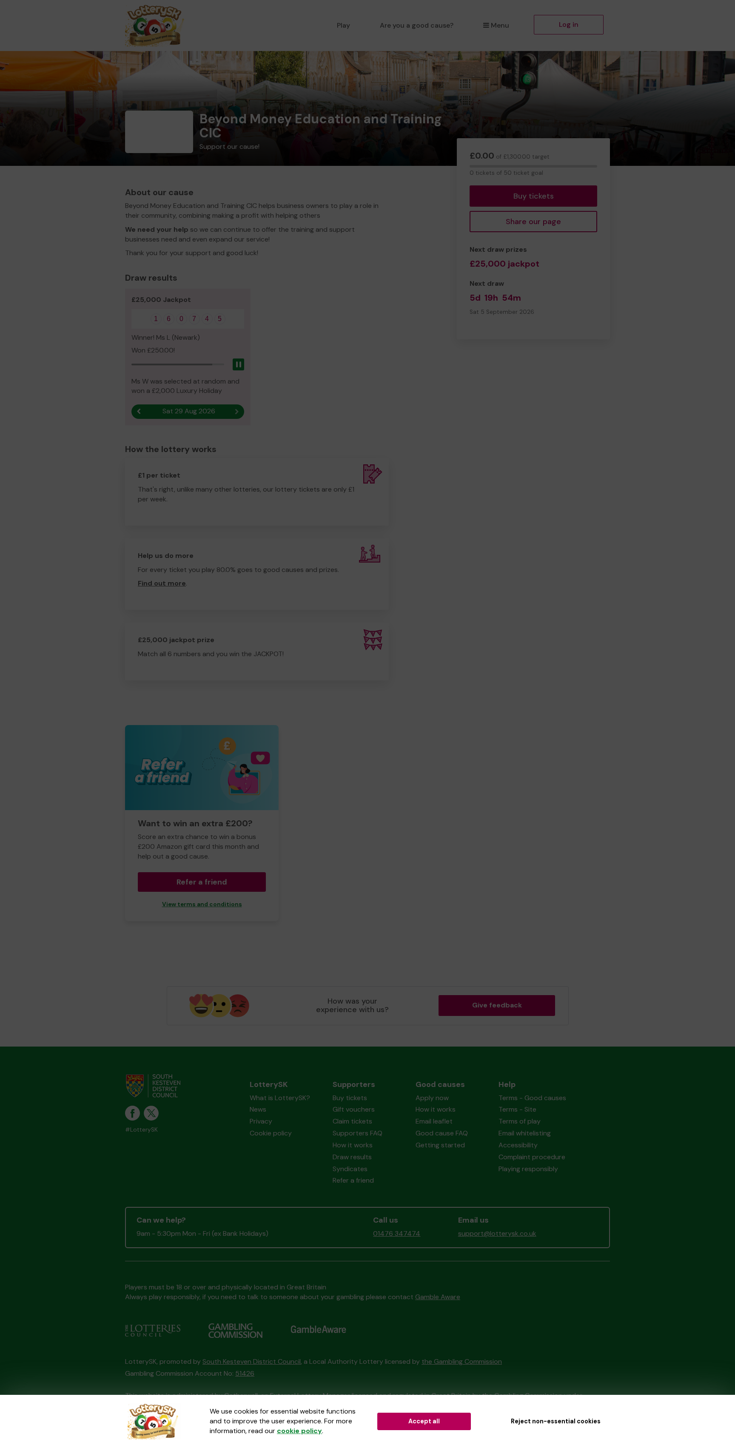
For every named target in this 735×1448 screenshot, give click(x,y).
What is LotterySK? (280, 1097)
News (258, 1109)
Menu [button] (500, 25)
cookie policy (299, 1430)
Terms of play (520, 1121)
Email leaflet (434, 1121)
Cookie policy (271, 1133)
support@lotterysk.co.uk (497, 1233)
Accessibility (518, 1145)
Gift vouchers (354, 1109)
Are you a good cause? (416, 25)
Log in (568, 24)
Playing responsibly (528, 1168)
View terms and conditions (202, 904)
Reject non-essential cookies (556, 1421)
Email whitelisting (525, 1133)
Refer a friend (353, 1180)
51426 (244, 1373)
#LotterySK (141, 1129)
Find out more (162, 583)
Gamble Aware (437, 1296)
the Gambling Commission (462, 1361)
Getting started (440, 1145)
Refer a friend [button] (202, 882)
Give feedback (497, 1005)
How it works (353, 1145)
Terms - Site (517, 1109)
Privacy (261, 1121)
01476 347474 (396, 1233)
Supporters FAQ (357, 1133)
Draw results (352, 1156)
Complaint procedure (532, 1156)
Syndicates (350, 1168)
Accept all (424, 1421)
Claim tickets (352, 1121)
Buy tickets (533, 196)
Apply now (432, 1097)
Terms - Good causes (532, 1097)
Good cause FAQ (442, 1133)
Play (343, 25)
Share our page (533, 221)
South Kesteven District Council (251, 1361)
